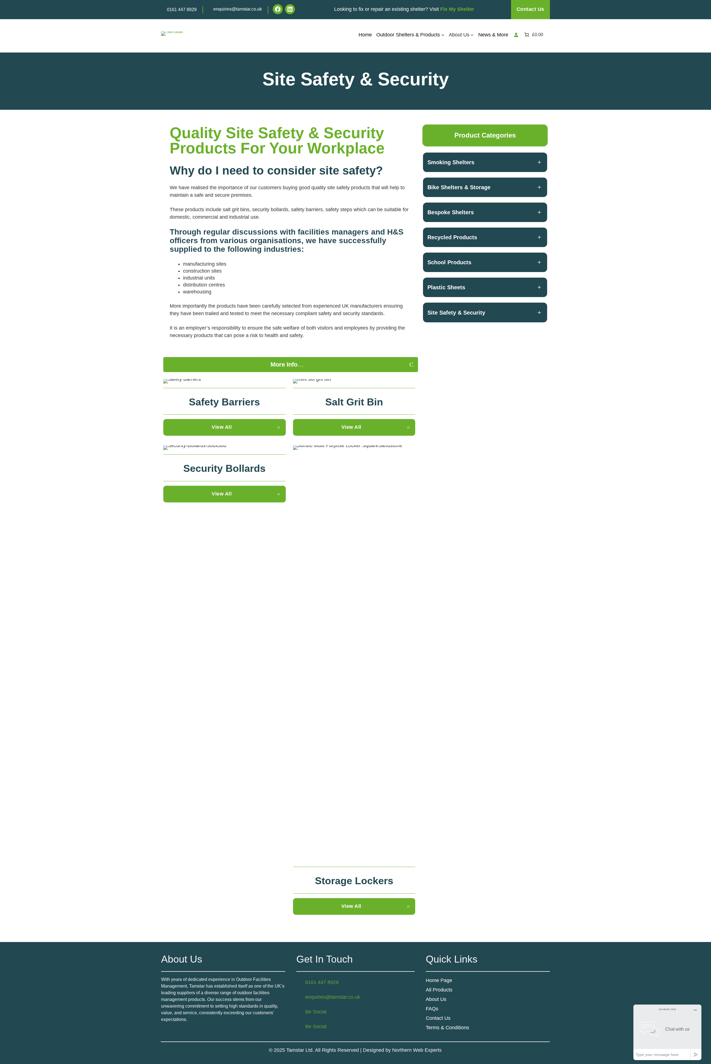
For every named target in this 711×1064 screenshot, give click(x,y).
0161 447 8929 (182, 9)
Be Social (315, 1012)
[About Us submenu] (472, 34)
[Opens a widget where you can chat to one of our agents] (667, 1032)
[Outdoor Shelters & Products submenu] (442, 34)
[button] (290, 364)
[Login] (516, 34)
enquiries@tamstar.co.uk (237, 9)
